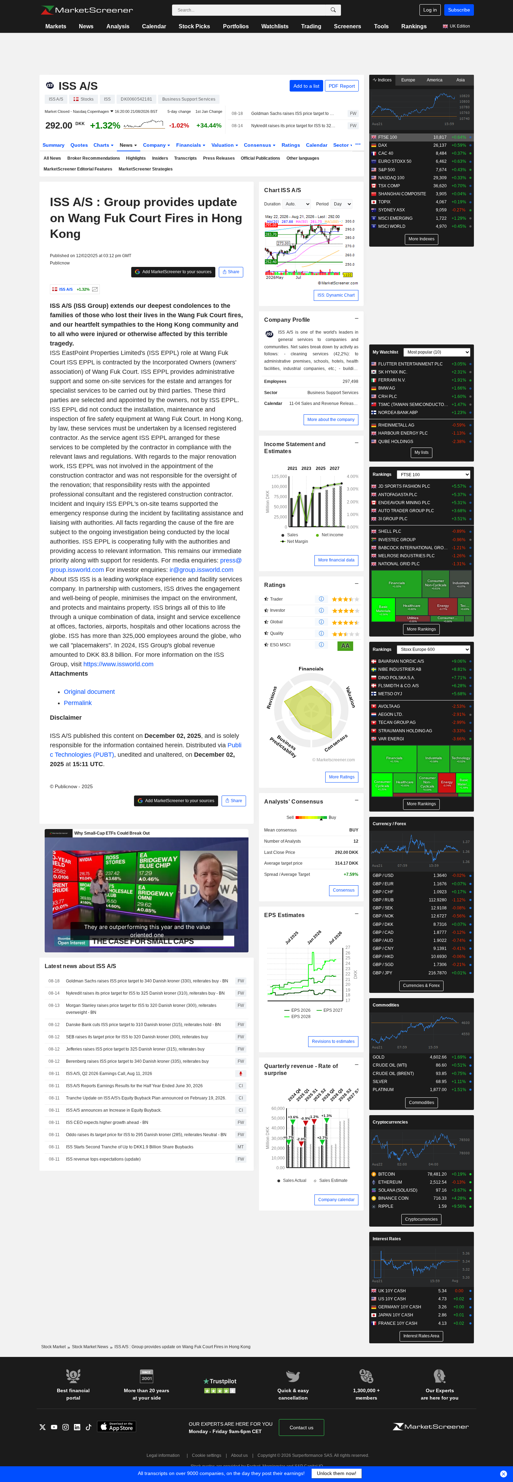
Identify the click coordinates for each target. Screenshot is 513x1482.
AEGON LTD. (390, 714)
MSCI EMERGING (395, 218)
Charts (102, 145)
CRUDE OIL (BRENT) (393, 1073)
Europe (408, 80)
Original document (89, 691)
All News (52, 158)
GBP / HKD (383, 956)
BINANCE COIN (393, 1198)
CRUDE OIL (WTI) (390, 1065)
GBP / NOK (383, 916)
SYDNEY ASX (391, 210)
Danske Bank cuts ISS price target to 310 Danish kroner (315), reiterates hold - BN (143, 1024)
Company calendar (336, 1199)
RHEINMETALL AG (396, 425)
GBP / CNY (383, 948)
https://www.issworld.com (118, 664)
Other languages (303, 158)
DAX (382, 145)
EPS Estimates (284, 915)
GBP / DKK (383, 924)
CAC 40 (385, 153)
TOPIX (384, 201)
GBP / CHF (383, 891)
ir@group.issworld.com (201, 569)
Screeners (347, 26)
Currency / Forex (389, 823)
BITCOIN (386, 1174)
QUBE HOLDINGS (395, 441)
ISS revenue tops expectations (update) (103, 1159)
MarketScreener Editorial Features (78, 169)
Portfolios (236, 26)
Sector (341, 145)
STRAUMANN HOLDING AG (405, 730)
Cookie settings (206, 1455)
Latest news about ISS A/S (81, 966)
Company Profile (287, 320)
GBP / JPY (382, 973)
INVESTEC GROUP (397, 539)
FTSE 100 (387, 137)
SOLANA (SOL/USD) (397, 1190)
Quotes (79, 145)
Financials (189, 145)
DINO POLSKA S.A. (396, 677)
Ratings (291, 145)
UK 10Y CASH (392, 1290)
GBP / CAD (383, 932)
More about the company (331, 419)
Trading (311, 26)
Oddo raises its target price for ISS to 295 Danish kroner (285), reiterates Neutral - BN (146, 1134)
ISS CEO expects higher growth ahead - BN (107, 1122)
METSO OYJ (390, 693)
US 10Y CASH (392, 1298)
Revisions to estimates (333, 1041)
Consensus (258, 145)
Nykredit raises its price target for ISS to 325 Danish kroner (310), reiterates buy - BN (293, 125)
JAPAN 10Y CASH (395, 1315)
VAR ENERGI (391, 738)
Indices (384, 80)
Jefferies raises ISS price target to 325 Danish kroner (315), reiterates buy (135, 1049)
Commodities (386, 1005)
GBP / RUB (383, 900)
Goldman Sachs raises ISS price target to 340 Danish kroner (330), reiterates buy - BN (293, 113)
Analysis (117, 26)
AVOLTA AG (389, 706)
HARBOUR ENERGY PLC (403, 433)
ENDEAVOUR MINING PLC (404, 502)
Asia (460, 80)
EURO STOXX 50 (394, 161)
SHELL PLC (389, 531)
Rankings (414, 26)
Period (322, 204)
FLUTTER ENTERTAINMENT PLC (410, 364)
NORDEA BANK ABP (398, 412)
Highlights (136, 158)
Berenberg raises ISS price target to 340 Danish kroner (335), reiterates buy (137, 1061)
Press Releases (219, 158)
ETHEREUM (390, 1182)
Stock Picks (194, 26)
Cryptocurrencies (390, 1122)
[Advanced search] (333, 10)
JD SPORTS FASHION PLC (404, 486)
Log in (430, 10)
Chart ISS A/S (282, 190)
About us (239, 1455)
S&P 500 (386, 169)
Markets (55, 26)
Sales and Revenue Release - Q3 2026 (338, 403)
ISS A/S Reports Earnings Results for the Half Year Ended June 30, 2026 (134, 1085)
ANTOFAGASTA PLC (397, 494)
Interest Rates (387, 1238)
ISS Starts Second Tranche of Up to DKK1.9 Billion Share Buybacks (129, 1147)
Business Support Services (332, 392)
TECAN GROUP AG (397, 722)
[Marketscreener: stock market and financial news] (86, 10)
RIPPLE (385, 1206)
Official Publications (260, 158)
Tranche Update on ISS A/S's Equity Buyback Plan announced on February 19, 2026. (146, 1098)
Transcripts (185, 158)
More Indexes (421, 239)
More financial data (336, 560)
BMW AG (386, 388)
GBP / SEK (383, 908)
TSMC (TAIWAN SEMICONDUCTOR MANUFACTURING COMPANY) (413, 404)
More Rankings (421, 629)
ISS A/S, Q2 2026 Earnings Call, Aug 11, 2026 (109, 1073)
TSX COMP (389, 185)
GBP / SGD (383, 964)
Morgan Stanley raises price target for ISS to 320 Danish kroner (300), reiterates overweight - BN (141, 1009)
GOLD (379, 1057)
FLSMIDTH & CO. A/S (398, 685)
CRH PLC (387, 396)
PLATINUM (383, 1089)
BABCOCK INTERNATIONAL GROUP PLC (413, 547)
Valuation (223, 145)
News (86, 26)
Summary (54, 145)
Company (155, 145)
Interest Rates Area (421, 1336)
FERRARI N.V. (392, 380)
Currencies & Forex (421, 985)
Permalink (78, 702)
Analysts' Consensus (293, 802)
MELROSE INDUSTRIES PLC (406, 555)
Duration (272, 204)
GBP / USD (383, 875)
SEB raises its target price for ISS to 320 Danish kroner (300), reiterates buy (137, 1036)
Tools (381, 26)
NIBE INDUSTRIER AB (399, 669)
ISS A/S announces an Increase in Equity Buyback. (114, 1110)
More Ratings (342, 777)
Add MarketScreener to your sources (176, 271)
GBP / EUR (383, 883)
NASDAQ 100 (391, 177)
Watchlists (275, 26)
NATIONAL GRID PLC (399, 563)
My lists (422, 452)
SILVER (380, 1081)
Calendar (154, 26)
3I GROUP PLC (393, 518)
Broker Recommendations (93, 158)
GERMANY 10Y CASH (399, 1307)
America (435, 80)
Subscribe (459, 10)
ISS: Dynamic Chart (336, 295)
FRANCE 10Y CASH (397, 1323)
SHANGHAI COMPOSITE (402, 193)
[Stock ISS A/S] (94, 289)
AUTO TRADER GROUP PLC (406, 510)
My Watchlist (385, 352)
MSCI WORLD (392, 226)
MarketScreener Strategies (146, 169)
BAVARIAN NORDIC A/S (401, 661)
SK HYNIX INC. (392, 372)
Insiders (160, 158)
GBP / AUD (383, 940)
